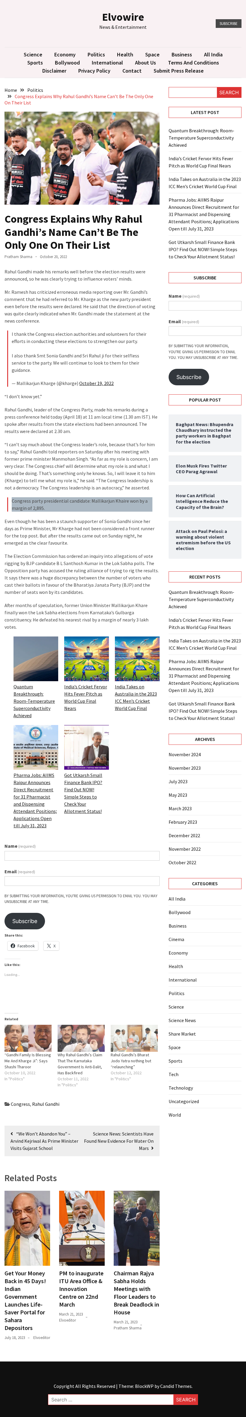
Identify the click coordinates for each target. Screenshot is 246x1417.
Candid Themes (176, 1386)
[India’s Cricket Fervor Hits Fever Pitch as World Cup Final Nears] (86, 659)
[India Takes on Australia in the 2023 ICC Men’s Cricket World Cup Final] (137, 659)
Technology (181, 1088)
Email (19, 871)
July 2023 (178, 781)
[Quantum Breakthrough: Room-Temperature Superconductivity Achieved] (36, 659)
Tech (173, 1074)
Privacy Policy (94, 70)
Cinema (176, 939)
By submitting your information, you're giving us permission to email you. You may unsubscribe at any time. (81, 898)
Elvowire (123, 17)
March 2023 (180, 808)
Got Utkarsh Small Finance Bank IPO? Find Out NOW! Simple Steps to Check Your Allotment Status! (203, 249)
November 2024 (185, 754)
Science (33, 54)
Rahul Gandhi (45, 1104)
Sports (35, 62)
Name (20, 846)
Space (152, 54)
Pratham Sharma (18, 256)
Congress (20, 1104)
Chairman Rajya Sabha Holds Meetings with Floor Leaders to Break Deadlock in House (136, 1292)
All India (213, 54)
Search (229, 92)
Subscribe (229, 23)
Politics (96, 54)
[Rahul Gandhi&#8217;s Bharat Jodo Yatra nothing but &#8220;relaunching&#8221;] (134, 1038)
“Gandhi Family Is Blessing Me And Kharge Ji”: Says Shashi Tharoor (27, 1061)
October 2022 (182, 862)
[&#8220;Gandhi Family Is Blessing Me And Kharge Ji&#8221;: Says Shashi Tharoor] (28, 1038)
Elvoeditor (41, 1337)
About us (145, 62)
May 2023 (178, 795)
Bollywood (67, 62)
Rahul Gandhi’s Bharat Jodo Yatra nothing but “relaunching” (131, 1061)
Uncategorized (184, 1101)
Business (182, 54)
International (107, 62)
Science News (182, 1020)
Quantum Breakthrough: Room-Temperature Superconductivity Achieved (34, 701)
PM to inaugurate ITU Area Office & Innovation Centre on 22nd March (81, 1288)
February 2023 (183, 822)
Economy (65, 54)
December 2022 (184, 835)
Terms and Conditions (193, 62)
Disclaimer (54, 70)
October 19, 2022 (96, 383)
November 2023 (185, 768)
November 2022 (185, 849)
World (175, 1115)
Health (125, 54)
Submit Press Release (179, 70)
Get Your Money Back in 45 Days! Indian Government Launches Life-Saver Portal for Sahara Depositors (25, 1300)
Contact (132, 70)
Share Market (182, 1034)
